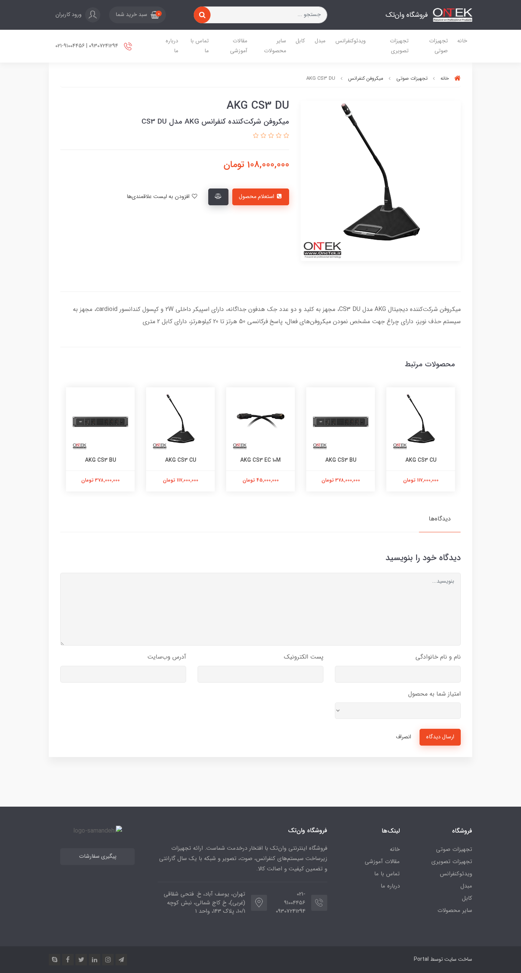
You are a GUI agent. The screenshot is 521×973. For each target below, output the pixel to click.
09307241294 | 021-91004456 (87, 46)
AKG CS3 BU (340, 460)
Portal (421, 959)
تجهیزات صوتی (438, 46)
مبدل (320, 41)
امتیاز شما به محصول (434, 694)
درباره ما (172, 46)
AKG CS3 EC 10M (260, 460)
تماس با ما (199, 46)
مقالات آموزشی (238, 46)
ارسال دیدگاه (440, 737)
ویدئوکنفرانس (350, 41)
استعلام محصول (257, 196)
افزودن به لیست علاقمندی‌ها (159, 196)
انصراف (403, 737)
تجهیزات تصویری (399, 46)
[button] (137, 14)
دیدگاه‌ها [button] (440, 519)
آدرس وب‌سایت (166, 657)
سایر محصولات (275, 46)
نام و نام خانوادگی (438, 657)
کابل (300, 41)
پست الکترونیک (303, 657)
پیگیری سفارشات (97, 856)
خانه (462, 41)
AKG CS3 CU (420, 460)
